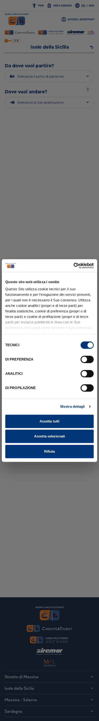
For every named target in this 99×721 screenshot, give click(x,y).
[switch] (87, 359)
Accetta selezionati (49, 436)
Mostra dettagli (72, 406)
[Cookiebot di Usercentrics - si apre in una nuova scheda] (73, 266)
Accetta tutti (49, 421)
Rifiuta (49, 451)
